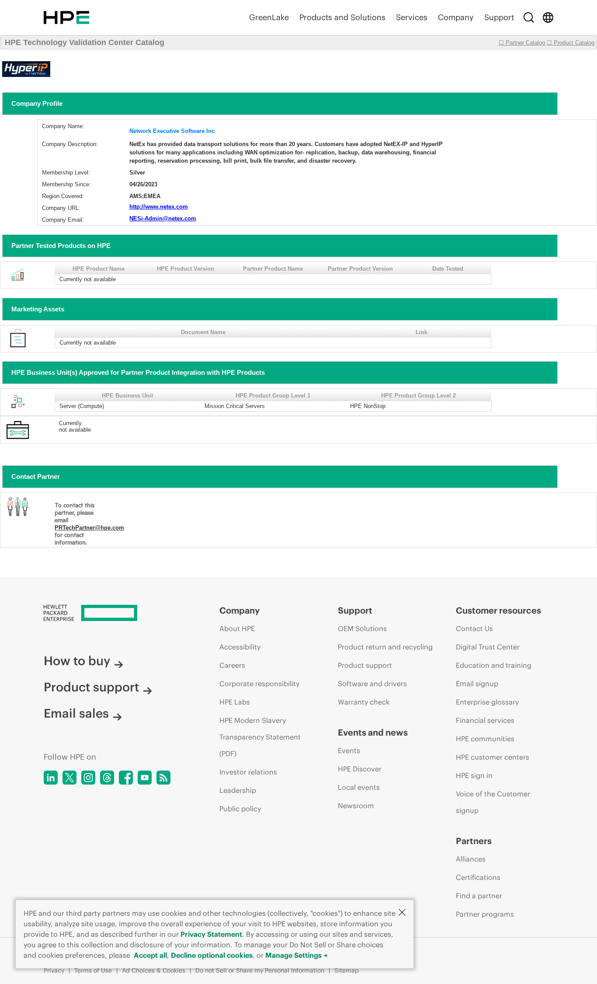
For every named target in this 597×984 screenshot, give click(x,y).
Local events (359, 787)
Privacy (54, 970)
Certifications (478, 877)
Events (349, 750)
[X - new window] (69, 778)
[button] (402, 913)
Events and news (373, 732)
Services (411, 17)
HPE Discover (360, 768)
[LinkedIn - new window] (51, 778)
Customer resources (498, 610)
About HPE (237, 628)
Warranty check (363, 702)
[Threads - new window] (107, 778)
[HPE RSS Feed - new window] (163, 778)
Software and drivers (372, 683)
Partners (474, 840)
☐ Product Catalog (570, 42)
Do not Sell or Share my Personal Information (259, 970)
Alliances (471, 859)
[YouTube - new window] (145, 778)
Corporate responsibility (259, 683)
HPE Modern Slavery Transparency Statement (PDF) (260, 737)
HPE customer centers (492, 757)
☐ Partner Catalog (522, 42)
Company (456, 17)
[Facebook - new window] (126, 778)
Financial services (485, 720)
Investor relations (248, 772)
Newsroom (356, 805)
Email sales (76, 713)
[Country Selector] (548, 17)
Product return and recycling (385, 646)
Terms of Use (93, 970)
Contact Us (474, 628)
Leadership (237, 790)
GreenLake (269, 17)
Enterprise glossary (487, 702)
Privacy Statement (211, 934)
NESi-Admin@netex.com (162, 218)
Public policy (240, 808)
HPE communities (485, 738)
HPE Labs (234, 702)
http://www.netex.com (158, 206)
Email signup (477, 683)
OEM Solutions (362, 628)
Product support (91, 687)
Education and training (493, 665)
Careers (232, 665)
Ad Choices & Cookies (153, 970)
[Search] (529, 17)
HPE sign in (474, 775)
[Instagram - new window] (88, 778)
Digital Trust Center (488, 646)
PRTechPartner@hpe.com (89, 527)
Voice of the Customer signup (493, 802)
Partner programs (485, 914)
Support (499, 17)
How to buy (77, 661)
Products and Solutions (342, 17)
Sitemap (346, 970)
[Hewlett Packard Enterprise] (66, 17)
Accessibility (239, 646)
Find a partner (479, 895)
